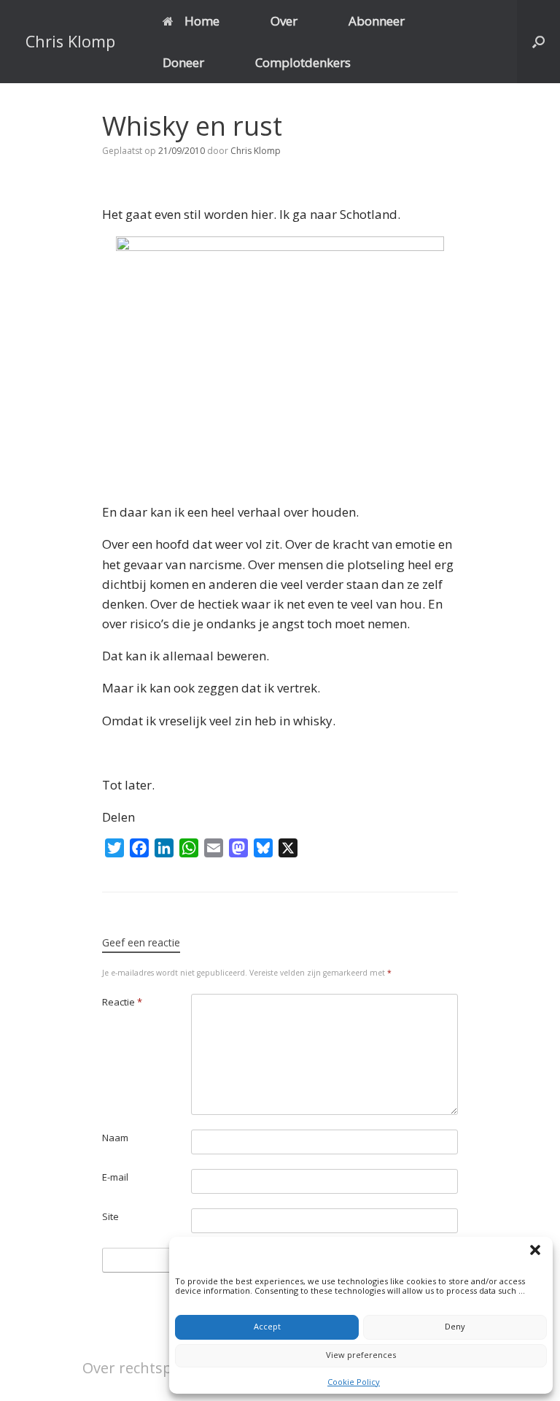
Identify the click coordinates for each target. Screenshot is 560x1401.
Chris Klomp (255, 150)
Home (201, 20)
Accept (267, 1326)
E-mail (115, 1177)
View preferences (361, 1354)
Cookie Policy (353, 1381)
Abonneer (377, 20)
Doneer (183, 62)
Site (110, 1216)
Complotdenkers (303, 62)
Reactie (122, 1001)
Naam (115, 1137)
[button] (537, 1252)
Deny (455, 1326)
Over (284, 20)
